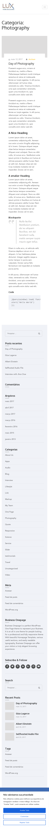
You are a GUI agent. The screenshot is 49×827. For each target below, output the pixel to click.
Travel (7, 562)
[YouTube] (39, 666)
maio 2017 (9, 401)
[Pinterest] (18, 666)
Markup (8, 499)
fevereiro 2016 (11, 427)
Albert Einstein (11, 362)
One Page (9, 512)
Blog (7, 474)
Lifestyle (8, 487)
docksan (31, 59)
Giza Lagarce (10, 355)
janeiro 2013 (10, 439)
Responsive (10, 531)
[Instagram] (33, 666)
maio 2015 (9, 433)
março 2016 (10, 420)
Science (8, 537)
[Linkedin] (23, 666)
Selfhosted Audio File (14, 368)
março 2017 (10, 414)
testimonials (10, 556)
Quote (8, 525)
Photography (10, 518)
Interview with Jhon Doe (15, 374)
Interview (9, 480)
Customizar (24, 816)
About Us (9, 455)
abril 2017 (9, 408)
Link (7, 493)
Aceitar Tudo (24, 810)
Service (8, 543)
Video (7, 575)
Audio (7, 468)
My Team (9, 506)
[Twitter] (12, 666)
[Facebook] (7, 666)
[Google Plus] (28, 666)
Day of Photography (21, 63)
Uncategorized (11, 569)
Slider (7, 550)
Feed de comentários (14, 603)
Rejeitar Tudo (24, 822)
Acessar (8, 591)
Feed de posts (11, 597)
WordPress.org (11, 610)
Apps (7, 461)
